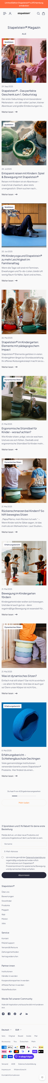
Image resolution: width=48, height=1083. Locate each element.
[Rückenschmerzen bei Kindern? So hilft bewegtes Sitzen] (24, 498)
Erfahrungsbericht (12, 545)
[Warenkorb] (43, 13)
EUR (17, 1030)
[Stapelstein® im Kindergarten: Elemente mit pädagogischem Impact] (24, 332)
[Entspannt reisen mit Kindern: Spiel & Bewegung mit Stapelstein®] (24, 161)
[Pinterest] (15, 1014)
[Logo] (24, 13)
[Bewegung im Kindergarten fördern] (24, 581)
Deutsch (5, 1030)
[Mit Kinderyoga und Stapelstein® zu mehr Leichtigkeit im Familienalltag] (24, 245)
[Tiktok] (21, 1014)
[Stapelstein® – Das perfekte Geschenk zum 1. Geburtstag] (24, 78)
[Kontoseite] (10, 13)
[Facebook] (9, 1014)
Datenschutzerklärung (35, 857)
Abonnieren (24, 875)
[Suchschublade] (38, 13)
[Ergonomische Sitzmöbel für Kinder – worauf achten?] (24, 416)
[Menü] (4, 13)
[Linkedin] (27, 1014)
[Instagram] (3, 1014)
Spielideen (9, 42)
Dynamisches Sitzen (13, 380)
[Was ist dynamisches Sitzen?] (24, 661)
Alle (24, 34)
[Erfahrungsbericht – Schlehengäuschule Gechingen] (24, 742)
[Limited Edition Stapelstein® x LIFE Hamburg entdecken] (24, 4)
